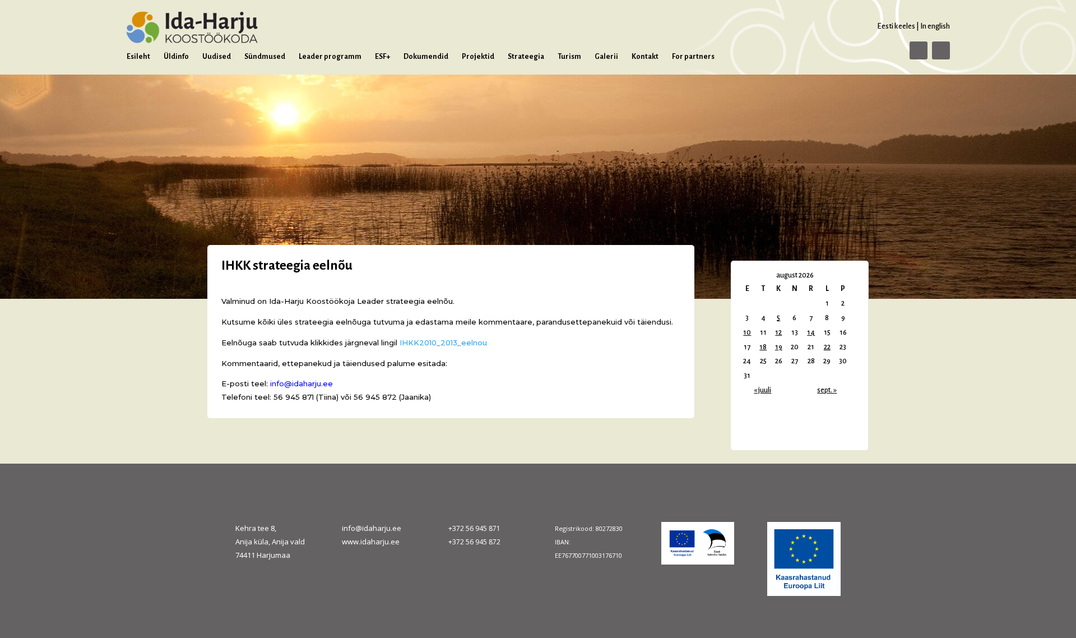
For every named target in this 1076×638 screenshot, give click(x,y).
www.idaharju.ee (371, 542)
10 (747, 332)
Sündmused (264, 57)
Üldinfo (176, 57)
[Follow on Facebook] (918, 50)
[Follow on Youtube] (941, 50)
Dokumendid (426, 57)
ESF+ (382, 57)
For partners (693, 57)
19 (778, 347)
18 (763, 347)
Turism (569, 57)
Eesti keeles (896, 26)
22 (827, 347)
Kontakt (645, 57)
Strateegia (526, 57)
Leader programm (330, 57)
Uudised (216, 57)
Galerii (606, 57)
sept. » (827, 390)
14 (811, 332)
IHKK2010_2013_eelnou (443, 342)
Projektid (478, 57)
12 (778, 332)
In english (935, 26)
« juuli (762, 390)
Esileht (138, 57)
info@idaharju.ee (371, 528)
